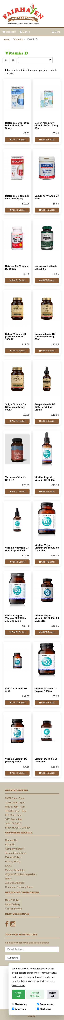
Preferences (47, 1004)
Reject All (52, 994)
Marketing (45, 1009)
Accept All (18, 994)
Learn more (18, 985)
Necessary (21, 1004)
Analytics (20, 1009)
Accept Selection (35, 994)
